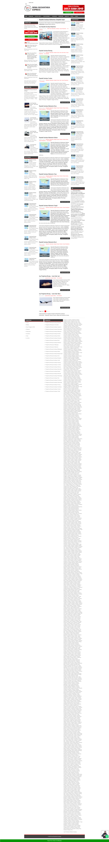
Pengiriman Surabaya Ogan (77, 774)
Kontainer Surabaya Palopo (69, 454)
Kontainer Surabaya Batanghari (73, 811)
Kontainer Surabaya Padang (72, 749)
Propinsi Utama (65, 139)
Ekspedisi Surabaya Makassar (32, 193)
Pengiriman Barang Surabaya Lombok (53, 364)
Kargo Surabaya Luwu (68, 447)
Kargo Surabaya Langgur (71, 599)
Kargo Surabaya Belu (67, 365)
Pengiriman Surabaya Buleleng (75, 410)
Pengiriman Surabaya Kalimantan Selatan (73, 668)
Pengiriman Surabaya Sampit (76, 699)
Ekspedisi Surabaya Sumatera (69, 724)
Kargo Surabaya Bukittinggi (77, 750)
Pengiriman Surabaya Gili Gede (69, 333)
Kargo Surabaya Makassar (72, 450)
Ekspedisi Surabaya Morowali (72, 479)
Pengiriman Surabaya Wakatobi (69, 562)
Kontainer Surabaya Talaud (68, 558)
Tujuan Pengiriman (46, 16)
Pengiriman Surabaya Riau (75, 827)
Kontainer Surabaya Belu (68, 366)
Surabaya (57, 28)
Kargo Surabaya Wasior (68, 656)
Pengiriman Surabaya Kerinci (69, 812)
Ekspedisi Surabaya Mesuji (71, 762)
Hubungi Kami (31, 2)
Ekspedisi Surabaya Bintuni (69, 634)
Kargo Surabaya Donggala (72, 476)
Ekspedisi (47, 52)
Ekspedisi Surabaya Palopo (75, 453)
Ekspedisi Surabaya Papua (75, 648)
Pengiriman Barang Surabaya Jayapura (53, 326)
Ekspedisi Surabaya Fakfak (75, 637)
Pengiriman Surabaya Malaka (69, 380)
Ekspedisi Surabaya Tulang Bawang (70, 766)
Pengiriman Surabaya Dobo (72, 590)
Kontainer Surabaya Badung (76, 404)
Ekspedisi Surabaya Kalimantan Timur (48, 174)
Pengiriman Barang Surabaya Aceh (52, 355)
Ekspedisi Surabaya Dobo (74, 591)
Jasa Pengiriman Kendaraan (33, 145)
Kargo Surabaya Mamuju (75, 571)
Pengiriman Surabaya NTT (75, 392)
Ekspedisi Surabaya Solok (75, 757)
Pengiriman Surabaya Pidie (68, 734)
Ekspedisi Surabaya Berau (71, 718)
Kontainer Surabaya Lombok (69, 341)
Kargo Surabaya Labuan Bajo (74, 375)
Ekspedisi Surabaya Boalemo (69, 504)
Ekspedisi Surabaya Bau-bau (72, 498)
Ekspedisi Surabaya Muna (74, 539)
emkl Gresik (74, 680)
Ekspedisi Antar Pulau (68, 326)
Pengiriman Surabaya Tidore (69, 625)
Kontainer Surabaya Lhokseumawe (75, 733)
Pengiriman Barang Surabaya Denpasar (79, 155)
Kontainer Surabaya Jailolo (68, 598)
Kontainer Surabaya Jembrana (73, 421)
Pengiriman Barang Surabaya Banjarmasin (54, 353)
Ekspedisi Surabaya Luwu (77, 447)
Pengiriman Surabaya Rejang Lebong (74, 798)
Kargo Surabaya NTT (67, 393)
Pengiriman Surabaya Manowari (69, 641)
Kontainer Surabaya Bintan (68, 792)
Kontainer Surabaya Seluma (72, 803)
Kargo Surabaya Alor (73, 359)
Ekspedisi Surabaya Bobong (69, 589)
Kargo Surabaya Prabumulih (73, 781)
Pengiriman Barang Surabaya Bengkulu (53, 358)
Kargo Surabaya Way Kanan (73, 768)
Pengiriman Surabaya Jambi (69, 807)
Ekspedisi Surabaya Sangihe (76, 545)
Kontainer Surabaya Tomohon (76, 561)
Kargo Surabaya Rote (70, 395)
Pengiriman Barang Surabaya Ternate (32, 237)
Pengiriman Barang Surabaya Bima (52, 340)
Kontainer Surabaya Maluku (72, 606)
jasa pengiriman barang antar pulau (76, 223)
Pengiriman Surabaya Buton (69, 515)
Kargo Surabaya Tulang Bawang (73, 765)
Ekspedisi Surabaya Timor (74, 401)
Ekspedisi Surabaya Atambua (72, 362)
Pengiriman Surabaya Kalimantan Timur (71, 665)
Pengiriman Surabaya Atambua (69, 361)
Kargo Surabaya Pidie (78, 734)
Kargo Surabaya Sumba (74, 397)
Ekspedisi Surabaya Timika (72, 654)
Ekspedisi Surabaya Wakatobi (72, 563)
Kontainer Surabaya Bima (68, 329)
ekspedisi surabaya (78, 193)
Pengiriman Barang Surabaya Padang (32, 204)
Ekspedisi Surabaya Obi (77, 613)
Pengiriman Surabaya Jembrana (73, 419)
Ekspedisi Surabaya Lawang (69, 337)
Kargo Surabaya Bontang (71, 711)
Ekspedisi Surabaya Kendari (72, 522)
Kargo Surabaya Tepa (67, 621)
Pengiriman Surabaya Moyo (69, 344)
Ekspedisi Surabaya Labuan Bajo (70, 376)
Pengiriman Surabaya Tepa (75, 620)
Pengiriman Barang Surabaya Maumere (53, 369)
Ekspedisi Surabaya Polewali (72, 578)
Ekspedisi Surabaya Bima (77, 328)
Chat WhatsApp (68, 12)
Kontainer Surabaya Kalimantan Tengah (71, 675)
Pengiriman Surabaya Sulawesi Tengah (71, 488)
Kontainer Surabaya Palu (68, 482)
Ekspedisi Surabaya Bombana (73, 511)
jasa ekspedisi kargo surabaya (77, 206)
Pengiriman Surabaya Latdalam (69, 601)
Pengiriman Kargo (75, 235)
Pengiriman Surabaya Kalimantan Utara (71, 676)
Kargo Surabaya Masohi (74, 607)
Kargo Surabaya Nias (69, 740)
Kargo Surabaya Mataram (72, 342)
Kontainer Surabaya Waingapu (69, 358)
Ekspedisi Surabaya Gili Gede (72, 334)
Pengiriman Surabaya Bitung (76, 499)
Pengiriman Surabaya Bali (68, 405)
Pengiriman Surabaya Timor (72, 400)
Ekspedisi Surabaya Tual (76, 629)
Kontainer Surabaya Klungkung (69, 428)
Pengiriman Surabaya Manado (69, 532)
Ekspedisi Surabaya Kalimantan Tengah (48, 205)
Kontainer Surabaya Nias (70, 741)
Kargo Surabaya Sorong (71, 650)
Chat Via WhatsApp (31, 36)
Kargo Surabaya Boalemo (75, 503)
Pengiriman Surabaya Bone (69, 438)
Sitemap (76, 16)
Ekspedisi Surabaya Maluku (80, 197)
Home (26, 3)
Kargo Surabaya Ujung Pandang (75, 464)
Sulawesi (75, 237)
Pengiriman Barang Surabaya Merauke (32, 226)
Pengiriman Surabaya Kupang (71, 371)
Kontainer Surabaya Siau (70, 548)
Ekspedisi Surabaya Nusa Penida (73, 430)
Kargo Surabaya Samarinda (73, 688)
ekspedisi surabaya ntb (75, 198)
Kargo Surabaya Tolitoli (70, 495)
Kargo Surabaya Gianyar (75, 417)
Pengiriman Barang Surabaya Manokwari (53, 329)
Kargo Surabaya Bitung (68, 501)
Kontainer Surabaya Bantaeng (73, 437)
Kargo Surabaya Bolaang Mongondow (75, 506)
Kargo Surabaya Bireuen (71, 728)
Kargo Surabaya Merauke (75, 645)
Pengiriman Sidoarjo (75, 319)
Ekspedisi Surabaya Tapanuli (72, 745)
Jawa (27, 335)
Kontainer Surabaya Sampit (72, 701)
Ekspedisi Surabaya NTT (76, 393)
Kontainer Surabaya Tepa (68, 622)
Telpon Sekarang (79, 12)
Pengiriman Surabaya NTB (75, 346)
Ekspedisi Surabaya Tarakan (45, 78)
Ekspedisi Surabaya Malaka (72, 382)
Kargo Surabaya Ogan (68, 775)
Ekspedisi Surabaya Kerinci (72, 813)
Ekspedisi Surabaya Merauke (69, 646)
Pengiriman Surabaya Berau (69, 717)
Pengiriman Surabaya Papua (72, 647)
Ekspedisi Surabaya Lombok (76, 340)
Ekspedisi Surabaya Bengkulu (69, 796)
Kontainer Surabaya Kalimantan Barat (73, 664)
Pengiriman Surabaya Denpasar (69, 413)
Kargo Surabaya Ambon (68, 583)
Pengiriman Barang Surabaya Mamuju (53, 366)
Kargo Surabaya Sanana (71, 615)
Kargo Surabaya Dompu (71, 331)
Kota (60, 52)
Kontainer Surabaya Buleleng (72, 412)
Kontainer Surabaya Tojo (68, 494)
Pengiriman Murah (67, 321)
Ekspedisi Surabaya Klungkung (73, 427)
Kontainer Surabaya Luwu (68, 448)
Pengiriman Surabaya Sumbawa (73, 352)
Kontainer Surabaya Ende (70, 368)
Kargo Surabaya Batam (70, 784)
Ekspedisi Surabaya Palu (76, 481)
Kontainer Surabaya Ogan (68, 776)
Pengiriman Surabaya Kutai (76, 708)
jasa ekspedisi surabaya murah (78, 215)
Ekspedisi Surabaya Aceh (75, 194)
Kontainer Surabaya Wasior (71, 657)
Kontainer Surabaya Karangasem (75, 425)
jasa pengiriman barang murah (77, 226)
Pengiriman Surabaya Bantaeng (73, 435)
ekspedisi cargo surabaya (76, 192)
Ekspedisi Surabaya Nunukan (72, 707)
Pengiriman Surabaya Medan (71, 736)
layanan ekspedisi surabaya (76, 232)
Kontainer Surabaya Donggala (76, 477)
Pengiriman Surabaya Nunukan (69, 706)
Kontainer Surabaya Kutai (68, 710)
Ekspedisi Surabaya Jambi (71, 808)
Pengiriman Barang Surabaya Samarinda (80, 132)
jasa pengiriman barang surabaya (77, 228)
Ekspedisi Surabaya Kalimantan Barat (48, 242)
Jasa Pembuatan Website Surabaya (70, 831)
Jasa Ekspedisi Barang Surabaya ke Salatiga (30, 90)
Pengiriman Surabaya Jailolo (73, 596)
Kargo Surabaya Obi (69, 613)
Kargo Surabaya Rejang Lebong (69, 799)
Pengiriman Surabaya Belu (76, 363)
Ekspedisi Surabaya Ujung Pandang (70, 465)
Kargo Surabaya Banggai (75, 470)
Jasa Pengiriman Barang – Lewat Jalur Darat (34, 132)
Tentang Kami (54, 16)
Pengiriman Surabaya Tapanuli (69, 744)
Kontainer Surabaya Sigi (73, 487)
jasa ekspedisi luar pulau (76, 208)
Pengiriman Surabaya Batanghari (76, 809)
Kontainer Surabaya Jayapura (76, 640)
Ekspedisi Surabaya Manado (72, 533)
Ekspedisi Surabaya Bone (68, 439)
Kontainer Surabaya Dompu (75, 332)
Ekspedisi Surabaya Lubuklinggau (70, 778)
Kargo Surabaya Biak (69, 631)
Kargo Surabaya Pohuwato (72, 541)
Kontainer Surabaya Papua (68, 649)
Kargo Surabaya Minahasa (72, 536)
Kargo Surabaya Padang (68, 748)
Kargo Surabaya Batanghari (69, 810)
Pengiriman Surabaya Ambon (75, 582)
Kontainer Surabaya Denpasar (69, 416)
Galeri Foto (67, 16)
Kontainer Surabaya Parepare (76, 456)
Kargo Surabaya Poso (70, 484)
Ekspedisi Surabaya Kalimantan (74, 659)
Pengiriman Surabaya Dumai (69, 825)
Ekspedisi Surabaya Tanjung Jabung (70, 817)
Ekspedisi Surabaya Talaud (75, 557)
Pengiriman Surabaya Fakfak (72, 635)
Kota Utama (64, 52)
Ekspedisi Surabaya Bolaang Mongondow (71, 507)
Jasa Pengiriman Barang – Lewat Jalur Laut (49, 276)
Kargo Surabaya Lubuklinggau (74, 777)
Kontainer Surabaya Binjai (74, 743)
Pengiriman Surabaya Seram (69, 617)
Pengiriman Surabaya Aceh (76, 725)
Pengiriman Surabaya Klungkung (70, 426)
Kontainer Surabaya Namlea (69, 612)
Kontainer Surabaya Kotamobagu (75, 531)
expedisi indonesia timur (79, 203)
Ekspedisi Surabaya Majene (69, 566)
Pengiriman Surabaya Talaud (71, 556)
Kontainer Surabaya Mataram (76, 343)
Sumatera (80, 237)
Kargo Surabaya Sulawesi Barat (72, 580)
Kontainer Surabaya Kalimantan (69, 660)
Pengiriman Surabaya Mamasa (72, 567)
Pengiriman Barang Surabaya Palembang (53, 375)
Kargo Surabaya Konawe (75, 527)
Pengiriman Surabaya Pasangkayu (73, 573)
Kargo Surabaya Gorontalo (68, 519)
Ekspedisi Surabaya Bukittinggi (69, 751)
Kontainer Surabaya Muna (68, 540)
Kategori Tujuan (38, 16)
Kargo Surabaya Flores (74, 369)
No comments (46, 53)
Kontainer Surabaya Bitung (71, 502)
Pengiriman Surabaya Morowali (69, 478)
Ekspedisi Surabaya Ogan (77, 775)
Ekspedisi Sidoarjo (71, 325)
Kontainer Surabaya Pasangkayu (75, 575)
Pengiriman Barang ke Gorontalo (52, 324)
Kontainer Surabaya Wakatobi (69, 564)
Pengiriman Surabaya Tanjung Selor (70, 714)
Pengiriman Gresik (67, 320)
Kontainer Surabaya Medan (68, 739)
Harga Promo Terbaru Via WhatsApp (54, 840)
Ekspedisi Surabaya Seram (71, 618)
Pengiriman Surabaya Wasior (75, 655)
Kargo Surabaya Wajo (70, 468)
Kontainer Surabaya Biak (70, 632)
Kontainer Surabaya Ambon (72, 584)
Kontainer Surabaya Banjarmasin (75, 692)
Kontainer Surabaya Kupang (69, 374)
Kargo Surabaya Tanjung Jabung (73, 816)
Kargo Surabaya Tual (67, 629)
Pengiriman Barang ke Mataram (51, 346)
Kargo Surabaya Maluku (68, 605)
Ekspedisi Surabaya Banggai (69, 471)
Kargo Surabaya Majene (74, 565)
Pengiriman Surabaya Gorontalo (76, 518)
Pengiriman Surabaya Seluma (75, 801)
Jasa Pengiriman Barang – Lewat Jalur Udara (49, 294)
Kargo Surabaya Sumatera (76, 723)
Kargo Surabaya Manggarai (73, 384)
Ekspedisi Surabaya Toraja (75, 462)
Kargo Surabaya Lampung (72, 759)
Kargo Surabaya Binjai (74, 742)
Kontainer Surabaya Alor (73, 360)
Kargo (80, 231)
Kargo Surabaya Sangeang (73, 350)
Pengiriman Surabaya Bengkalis (74, 821)
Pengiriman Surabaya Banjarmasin (74, 690)
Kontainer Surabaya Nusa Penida (70, 431)
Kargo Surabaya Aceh (68, 726)
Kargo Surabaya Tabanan (75, 433)
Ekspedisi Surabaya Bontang (45, 51)
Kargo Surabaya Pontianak (76, 681)
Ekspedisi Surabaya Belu (76, 365)
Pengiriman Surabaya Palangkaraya (70, 693)
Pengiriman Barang (77, 234)
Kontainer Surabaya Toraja (68, 463)
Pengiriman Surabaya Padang (76, 747)
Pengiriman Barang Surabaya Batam (52, 351)
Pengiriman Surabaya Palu (76, 480)
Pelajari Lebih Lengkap (65, 74)
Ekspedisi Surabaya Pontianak (69, 682)
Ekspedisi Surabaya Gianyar (69, 418)
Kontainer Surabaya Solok (68, 758)
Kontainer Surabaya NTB (68, 349)
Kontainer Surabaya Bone (74, 514)
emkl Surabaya (69, 680)
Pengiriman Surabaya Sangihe (73, 544)
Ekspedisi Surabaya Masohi (69, 608)
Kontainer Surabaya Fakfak (69, 638)
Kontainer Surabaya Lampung (76, 760)
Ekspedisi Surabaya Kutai (77, 709)
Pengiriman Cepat (74, 321)
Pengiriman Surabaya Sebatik (75, 719)
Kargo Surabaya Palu (67, 481)
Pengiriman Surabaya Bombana (69, 510)
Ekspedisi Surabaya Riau (76, 828)
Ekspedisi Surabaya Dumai (71, 826)
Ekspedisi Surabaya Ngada (71, 391)
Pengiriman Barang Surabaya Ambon (32, 248)
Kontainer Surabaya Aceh (68, 727)
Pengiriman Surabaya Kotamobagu (73, 529)
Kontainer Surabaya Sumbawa (73, 354)
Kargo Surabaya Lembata (72, 378)
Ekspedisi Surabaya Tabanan (32, 171)
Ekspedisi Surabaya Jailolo (75, 597)
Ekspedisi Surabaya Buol (74, 473)
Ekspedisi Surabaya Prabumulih (69, 782)
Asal (50, 28)
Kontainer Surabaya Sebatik (72, 722)
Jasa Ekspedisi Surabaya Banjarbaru (47, 27)
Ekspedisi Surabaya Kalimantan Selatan (48, 137)
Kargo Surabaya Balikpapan (73, 684)
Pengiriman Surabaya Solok (73, 756)
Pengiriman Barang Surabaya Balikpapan (53, 349)
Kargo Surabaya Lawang (75, 336)
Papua (27, 322)
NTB (78, 233)
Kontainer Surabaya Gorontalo (73, 520)
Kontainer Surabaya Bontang (76, 713)
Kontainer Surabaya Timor (68, 402)
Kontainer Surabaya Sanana (76, 616)
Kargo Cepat (76, 324)
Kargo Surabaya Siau (69, 547)
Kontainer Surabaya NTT (68, 394)
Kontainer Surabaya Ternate (76, 624)
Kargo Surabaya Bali (77, 405)
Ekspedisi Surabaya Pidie (68, 735)
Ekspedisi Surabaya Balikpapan (69, 685)
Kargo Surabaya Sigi (73, 486)
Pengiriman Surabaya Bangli (69, 408)
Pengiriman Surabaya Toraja (72, 461)
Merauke (75, 233)
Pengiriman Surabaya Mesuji (69, 761)
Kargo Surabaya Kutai (68, 709)
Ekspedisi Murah (75, 326)
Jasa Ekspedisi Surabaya (77, 210)
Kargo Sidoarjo (70, 323)
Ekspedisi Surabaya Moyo (71, 345)
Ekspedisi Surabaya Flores (68, 370)
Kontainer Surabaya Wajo (70, 469)
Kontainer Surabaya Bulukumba (74, 443)
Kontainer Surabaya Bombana (69, 512)
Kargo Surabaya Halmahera (73, 594)
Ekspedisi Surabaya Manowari (73, 642)
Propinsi (61, 139)
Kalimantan (54, 28)
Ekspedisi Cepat (67, 327)
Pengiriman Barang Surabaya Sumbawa (53, 386)
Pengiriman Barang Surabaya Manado (79, 166)
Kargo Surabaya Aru (72, 586)
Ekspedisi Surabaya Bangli (71, 409)
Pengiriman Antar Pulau (75, 320)
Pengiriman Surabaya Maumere (73, 386)
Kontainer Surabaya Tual (68, 630)
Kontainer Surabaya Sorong (75, 651)
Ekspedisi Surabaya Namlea (76, 611)
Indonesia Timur (73, 204)
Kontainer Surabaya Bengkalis (73, 824)
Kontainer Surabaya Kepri (70, 794)
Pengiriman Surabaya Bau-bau (69, 497)
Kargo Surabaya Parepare (72, 455)
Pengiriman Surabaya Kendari (69, 521)
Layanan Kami (31, 16)
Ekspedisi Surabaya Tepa (76, 621)
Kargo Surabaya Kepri (70, 793)
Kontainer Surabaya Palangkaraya (75, 696)
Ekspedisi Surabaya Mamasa (76, 569)
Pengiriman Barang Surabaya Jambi (52, 360)
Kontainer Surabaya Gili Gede (69, 335)
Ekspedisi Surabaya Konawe (69, 528)
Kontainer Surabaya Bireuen (76, 730)
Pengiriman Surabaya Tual (75, 628)
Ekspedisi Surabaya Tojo (73, 493)
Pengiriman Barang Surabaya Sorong (52, 384)
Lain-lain (28, 338)
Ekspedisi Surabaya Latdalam (72, 603)
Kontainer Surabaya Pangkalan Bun (72, 705)
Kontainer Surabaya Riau (68, 829)
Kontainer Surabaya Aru (73, 587)
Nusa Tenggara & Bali (30, 326)
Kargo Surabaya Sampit (68, 700)
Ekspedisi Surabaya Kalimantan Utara (48, 106)
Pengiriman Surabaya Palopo (73, 452)
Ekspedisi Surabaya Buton (71, 516)
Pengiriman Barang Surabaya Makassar (53, 331)
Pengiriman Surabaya (67, 319)
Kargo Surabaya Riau (67, 828)
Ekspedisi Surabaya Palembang (69, 773)
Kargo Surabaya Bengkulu (76, 795)
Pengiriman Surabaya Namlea (72, 609)
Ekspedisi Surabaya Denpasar (32, 182)
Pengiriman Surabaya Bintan (72, 790)
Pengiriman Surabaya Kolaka (76, 523)
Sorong (72, 237)
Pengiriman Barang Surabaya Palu (32, 259)
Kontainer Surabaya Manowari (69, 643)
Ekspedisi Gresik (78, 325)
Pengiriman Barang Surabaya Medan (32, 215)
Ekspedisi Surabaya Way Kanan (69, 769)
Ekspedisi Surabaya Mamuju (69, 572)
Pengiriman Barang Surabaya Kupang (53, 362)
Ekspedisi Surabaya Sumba (69, 399)
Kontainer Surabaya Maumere (72, 388)
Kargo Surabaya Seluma (68, 802)
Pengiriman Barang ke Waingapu (52, 344)
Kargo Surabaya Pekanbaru (73, 819)
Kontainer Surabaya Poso (70, 485)
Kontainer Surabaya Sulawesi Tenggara (74, 552)
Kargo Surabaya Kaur (73, 804)
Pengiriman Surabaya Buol (72, 472)
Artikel (72, 16)
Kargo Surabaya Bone (78, 438)
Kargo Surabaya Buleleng (68, 411)
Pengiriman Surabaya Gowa (69, 444)
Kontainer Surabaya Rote (70, 396)
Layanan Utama (53, 295)
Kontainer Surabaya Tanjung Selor (75, 716)
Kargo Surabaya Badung (71, 403)
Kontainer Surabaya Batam (75, 785)
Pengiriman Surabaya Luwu (75, 446)
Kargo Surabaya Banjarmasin (69, 691)
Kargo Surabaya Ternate (71, 623)
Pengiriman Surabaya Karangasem (70, 422)
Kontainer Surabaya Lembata (76, 379)
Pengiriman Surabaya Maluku (76, 604)
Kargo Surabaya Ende (70, 367)
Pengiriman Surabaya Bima (75, 327)
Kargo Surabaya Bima (68, 328)
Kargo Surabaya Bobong (75, 588)
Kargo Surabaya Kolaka (68, 524)
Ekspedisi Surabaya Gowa (71, 445)
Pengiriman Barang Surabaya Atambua (53, 342)
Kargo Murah (70, 324)
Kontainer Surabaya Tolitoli (75, 496)
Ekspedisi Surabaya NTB (74, 348)
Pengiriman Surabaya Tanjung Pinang (70, 786)
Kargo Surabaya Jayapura (72, 639)
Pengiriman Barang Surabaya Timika (52, 391)
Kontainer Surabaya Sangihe (69, 546)
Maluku (27, 324)
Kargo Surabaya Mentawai (72, 753)
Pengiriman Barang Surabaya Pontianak (80, 177)
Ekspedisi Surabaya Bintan (75, 791)
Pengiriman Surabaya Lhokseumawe (70, 731)
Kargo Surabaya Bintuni (74, 633)
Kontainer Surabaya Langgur (76, 600)
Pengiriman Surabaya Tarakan (69, 697)
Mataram (72, 233)
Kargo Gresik (75, 323)
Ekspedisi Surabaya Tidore (71, 626)
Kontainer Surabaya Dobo (68, 592)
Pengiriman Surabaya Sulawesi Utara (70, 553)
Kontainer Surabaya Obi (68, 614)
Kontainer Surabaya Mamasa (69, 570)
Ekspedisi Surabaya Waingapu (73, 357)
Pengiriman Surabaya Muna (73, 538)
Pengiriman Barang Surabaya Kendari (79, 144)
